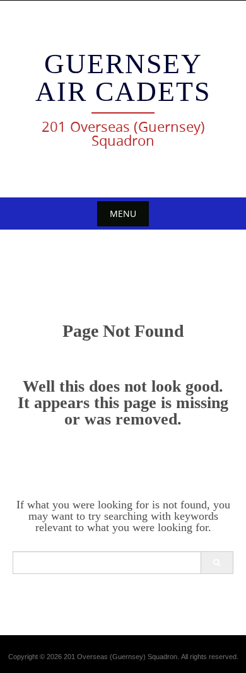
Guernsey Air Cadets (123, 78)
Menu (123, 213)
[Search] (216, 562)
